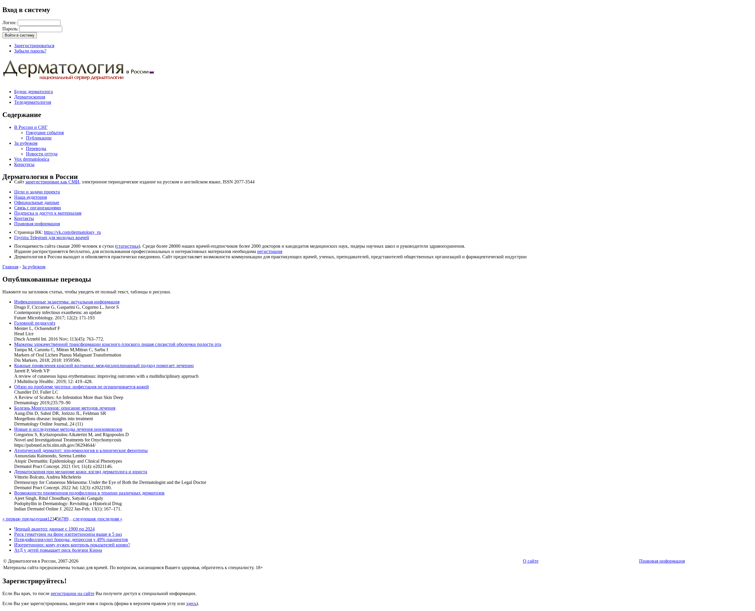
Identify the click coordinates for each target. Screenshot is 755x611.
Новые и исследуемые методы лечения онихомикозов (68, 429)
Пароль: (10, 28)
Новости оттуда (42, 153)
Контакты (24, 218)
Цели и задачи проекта (37, 191)
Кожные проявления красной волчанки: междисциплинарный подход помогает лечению (104, 365)
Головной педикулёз (34, 323)
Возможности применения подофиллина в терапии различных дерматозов (89, 492)
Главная (10, 266)
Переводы (36, 148)
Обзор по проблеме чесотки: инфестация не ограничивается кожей (81, 386)
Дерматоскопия (29, 96)
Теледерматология (32, 102)
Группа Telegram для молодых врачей (51, 237)
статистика (127, 246)
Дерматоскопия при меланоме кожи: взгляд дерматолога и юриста (80, 471)
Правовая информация (37, 223)
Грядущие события (45, 132)
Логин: (10, 22)
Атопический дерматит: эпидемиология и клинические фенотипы (81, 450)
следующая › (85, 518)
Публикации (39, 137)
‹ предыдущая (33, 518)
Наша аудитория (30, 197)
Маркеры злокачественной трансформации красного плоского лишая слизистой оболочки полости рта (117, 344)
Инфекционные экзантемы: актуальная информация (66, 301)
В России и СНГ (30, 127)
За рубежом (25, 143)
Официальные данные (36, 202)
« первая (10, 518)
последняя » (110, 518)
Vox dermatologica (31, 159)
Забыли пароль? (30, 50)
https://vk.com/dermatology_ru (72, 232)
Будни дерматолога (33, 91)
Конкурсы (24, 164)
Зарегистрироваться (34, 45)
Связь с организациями (37, 207)
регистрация (269, 251)
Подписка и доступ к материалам (47, 213)
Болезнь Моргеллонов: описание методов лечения (64, 407)
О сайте (531, 561)
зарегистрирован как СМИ (52, 181)
